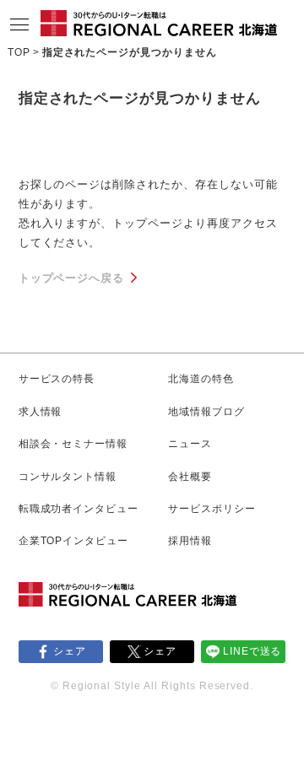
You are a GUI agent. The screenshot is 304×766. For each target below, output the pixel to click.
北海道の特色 (201, 379)
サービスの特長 (57, 379)
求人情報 (40, 412)
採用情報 (190, 541)
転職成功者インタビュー (79, 509)
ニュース (190, 444)
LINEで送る (252, 651)
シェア (69, 651)
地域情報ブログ (206, 412)
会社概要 (190, 477)
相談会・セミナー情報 (73, 444)
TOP (19, 52)
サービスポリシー (212, 509)
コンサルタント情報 (68, 477)
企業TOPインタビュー (74, 541)
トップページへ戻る (72, 278)
